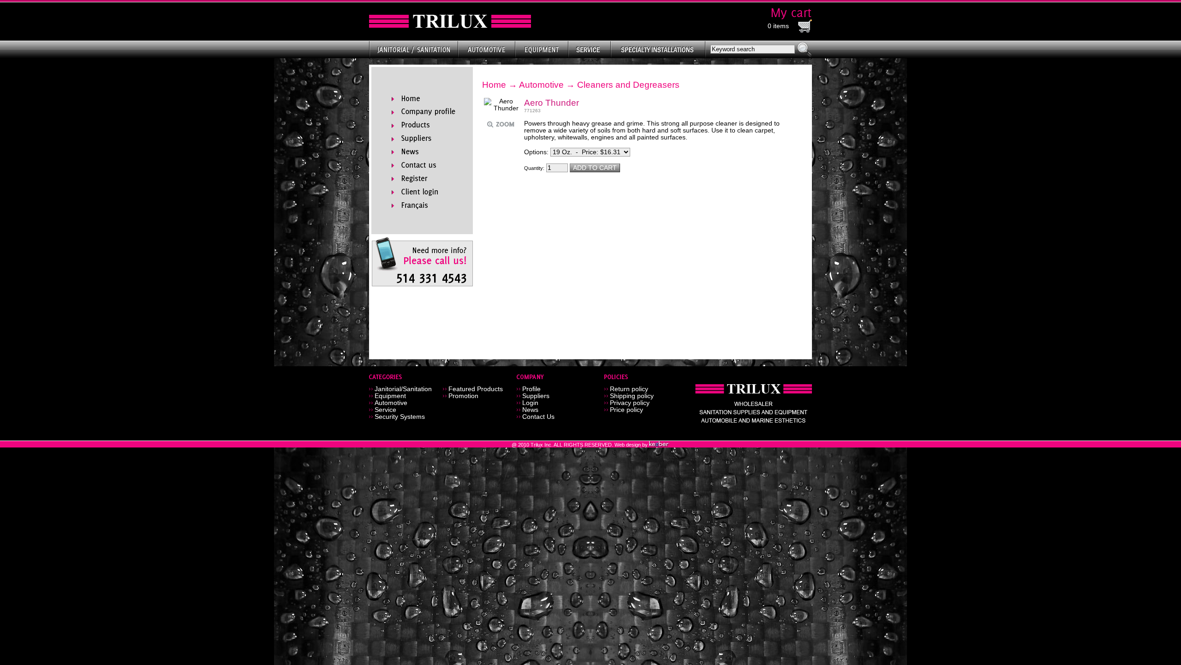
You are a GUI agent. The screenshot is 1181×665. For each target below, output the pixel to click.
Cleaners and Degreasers (628, 85)
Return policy (629, 389)
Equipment (390, 396)
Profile (531, 389)
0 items (778, 26)
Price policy (626, 409)
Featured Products (475, 389)
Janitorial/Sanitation (403, 389)
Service (385, 409)
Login (530, 402)
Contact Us (538, 416)
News (530, 409)
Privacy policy (630, 402)
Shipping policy (632, 396)
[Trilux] (450, 21)
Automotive (541, 85)
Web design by (631, 444)
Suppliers (535, 396)
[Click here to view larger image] (502, 105)
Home (494, 85)
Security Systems (400, 416)
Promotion (463, 396)
